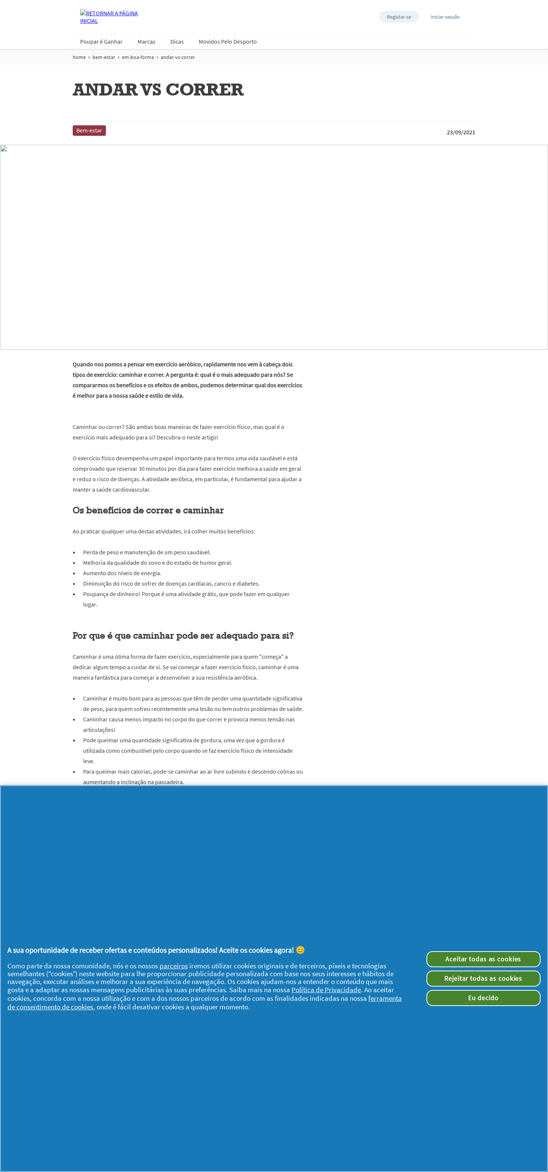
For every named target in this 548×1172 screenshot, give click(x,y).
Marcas (146, 41)
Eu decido (483, 998)
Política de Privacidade (326, 989)
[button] (399, 17)
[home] (110, 16)
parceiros (174, 966)
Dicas (177, 41)
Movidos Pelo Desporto (228, 41)
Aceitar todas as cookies (483, 959)
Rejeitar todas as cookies (483, 978)
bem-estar (103, 57)
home (79, 57)
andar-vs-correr (178, 57)
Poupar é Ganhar (101, 41)
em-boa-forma (138, 57)
